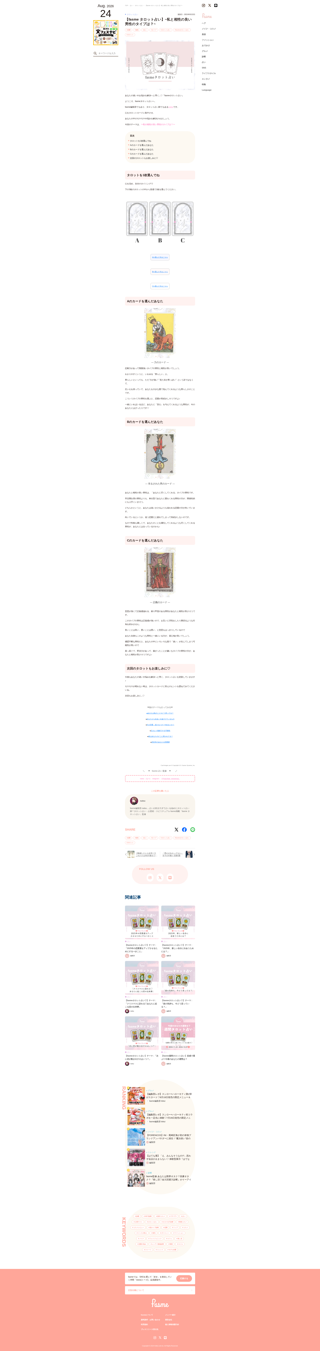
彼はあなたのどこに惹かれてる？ (160, 736)
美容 (204, 34)
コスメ (186, 1227)
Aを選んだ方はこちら (160, 257)
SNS (204, 68)
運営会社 (168, 1320)
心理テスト (138, 1222)
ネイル (180, 1244)
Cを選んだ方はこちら (160, 286)
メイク (141, 1238)
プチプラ (174, 1216)
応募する (184, 1278)
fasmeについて (147, 1315)
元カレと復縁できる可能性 (160, 731)
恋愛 (129, 30)
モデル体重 (172, 1250)
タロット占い (166, 30)
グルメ (205, 51)
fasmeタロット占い (182, 30)
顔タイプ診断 (154, 1227)
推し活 (180, 1238)
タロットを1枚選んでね (140, 141)
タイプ (154, 30)
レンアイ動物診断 (158, 1244)
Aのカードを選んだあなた (142, 145)
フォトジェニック (156, 1238)
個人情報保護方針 (172, 1324)
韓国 (171, 1244)
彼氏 (154, 1233)
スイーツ (148, 1250)
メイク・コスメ (209, 29)
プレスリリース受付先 (149, 1329)
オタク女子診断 (168, 1222)
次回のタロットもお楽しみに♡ (144, 158)
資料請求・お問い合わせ (150, 1320)
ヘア (204, 23)
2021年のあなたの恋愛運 (161, 742)
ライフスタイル (209, 73)
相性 (137, 30)
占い (145, 30)
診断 (137, 1216)
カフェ (169, 1238)
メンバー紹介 (170, 1315)
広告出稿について (136, 1290)
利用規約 (144, 1324)
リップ (175, 1227)
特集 (204, 84)
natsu (170, 107)
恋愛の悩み (142, 1244)
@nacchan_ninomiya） (171, 779)
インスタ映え (142, 1233)
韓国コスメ (183, 1222)
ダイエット (165, 1233)
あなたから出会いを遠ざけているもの (160, 719)
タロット (131, 35)
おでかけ (206, 45)
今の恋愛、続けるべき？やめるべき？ (160, 725)
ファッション (179, 1233)
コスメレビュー (139, 1227)
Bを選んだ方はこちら (160, 272)
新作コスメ (161, 1216)
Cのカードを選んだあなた (142, 154)
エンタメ (206, 79)
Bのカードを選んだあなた (142, 149)
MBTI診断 (148, 1216)
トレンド (160, 1250)
